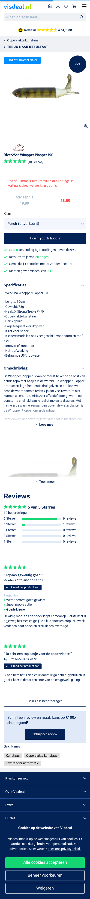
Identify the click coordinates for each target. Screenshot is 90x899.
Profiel (58, 6)
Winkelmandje (74, 6)
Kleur (7, 213)
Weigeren (45, 888)
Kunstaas (13, 755)
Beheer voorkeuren (45, 875)
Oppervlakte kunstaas (23, 40)
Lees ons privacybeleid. (64, 849)
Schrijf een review (45, 734)
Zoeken (81, 17)
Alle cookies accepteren (45, 862)
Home (50, 6)
